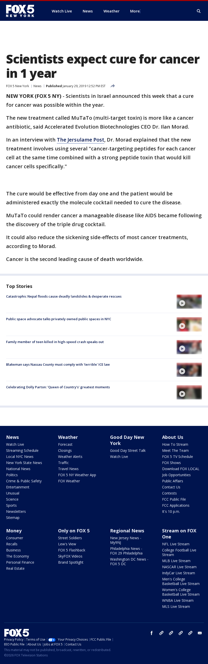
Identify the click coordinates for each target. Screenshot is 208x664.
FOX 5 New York (17, 86)
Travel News (68, 468)
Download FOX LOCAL (180, 468)
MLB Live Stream (176, 560)
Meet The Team (175, 450)
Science (12, 499)
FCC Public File (174, 499)
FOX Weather (69, 480)
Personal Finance (20, 562)
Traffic (63, 462)
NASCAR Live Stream (179, 566)
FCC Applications (175, 505)
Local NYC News (19, 456)
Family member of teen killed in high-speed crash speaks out (55, 341)
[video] (189, 302)
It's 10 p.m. (171, 511)
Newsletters (16, 511)
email (200, 633)
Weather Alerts (70, 456)
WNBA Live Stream (178, 600)
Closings (65, 450)
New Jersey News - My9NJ (125, 540)
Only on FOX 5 (74, 531)
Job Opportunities (176, 474)
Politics (12, 474)
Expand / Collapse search (199, 11)
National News (18, 468)
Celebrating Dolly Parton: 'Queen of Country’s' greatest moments (58, 387)
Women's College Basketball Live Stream (181, 592)
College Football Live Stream (179, 552)
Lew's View (67, 544)
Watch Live (15, 444)
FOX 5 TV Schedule (177, 456)
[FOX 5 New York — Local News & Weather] (23, 11)
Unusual (12, 493)
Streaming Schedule (22, 450)
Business (13, 550)
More (135, 10)
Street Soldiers (70, 537)
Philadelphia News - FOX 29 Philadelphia (126, 550)
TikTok (171, 633)
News (37, 86)
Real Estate (15, 568)
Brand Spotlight (70, 562)
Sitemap (13, 517)
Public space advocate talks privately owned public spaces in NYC (58, 319)
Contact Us (171, 487)
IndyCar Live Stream (178, 572)
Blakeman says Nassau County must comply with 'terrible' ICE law (58, 364)
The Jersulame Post (80, 139)
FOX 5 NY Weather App (77, 474)
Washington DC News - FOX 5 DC (129, 561)
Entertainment (17, 487)
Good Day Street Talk (128, 450)
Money (14, 531)
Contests (169, 493)
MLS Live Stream (176, 606)
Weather (68, 437)
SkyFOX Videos (70, 556)
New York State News (24, 462)
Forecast (65, 444)
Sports (11, 505)
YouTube (181, 633)
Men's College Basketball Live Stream (181, 581)
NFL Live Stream (175, 544)
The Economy (17, 556)
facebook (152, 633)
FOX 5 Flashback (71, 550)
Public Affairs (172, 480)
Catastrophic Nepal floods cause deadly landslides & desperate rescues (64, 296)
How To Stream (175, 444)
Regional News (127, 531)
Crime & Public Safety (24, 480)
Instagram (161, 633)
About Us (172, 437)
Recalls (12, 544)
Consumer (14, 537)
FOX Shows (171, 462)
